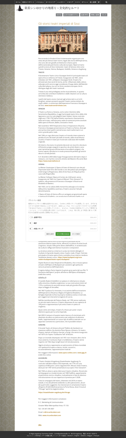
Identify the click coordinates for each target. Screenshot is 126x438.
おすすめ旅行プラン (71, 15)
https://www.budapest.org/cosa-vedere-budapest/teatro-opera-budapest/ (60, 258)
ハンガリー (61, 2)
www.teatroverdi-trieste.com (55, 105)
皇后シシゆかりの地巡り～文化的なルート (52, 8)
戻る (40, 425)
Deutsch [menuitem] (70, 436)
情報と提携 (95, 15)
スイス (77, 2)
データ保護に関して (48, 436)
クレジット (30, 436)
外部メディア (38, 228)
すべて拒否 (76, 234)
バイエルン (40, 2)
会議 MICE (84, 15)
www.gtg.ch (82, 353)
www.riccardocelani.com (52, 415)
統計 (35, 223)
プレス (104, 15)
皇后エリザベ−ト (28, 2)
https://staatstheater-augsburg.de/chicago (54, 392)
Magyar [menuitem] (89, 436)
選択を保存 (50, 234)
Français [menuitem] (96, 436)
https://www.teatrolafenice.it (49, 161)
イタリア (70, 2)
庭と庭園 (93, 2)
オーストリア (50, 2)
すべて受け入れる (63, 234)
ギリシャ (85, 2)
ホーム (18, 2)
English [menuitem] (76, 436)
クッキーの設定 (61, 436)
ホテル (59, 15)
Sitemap (38, 436)
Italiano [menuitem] (83, 436)
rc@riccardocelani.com (51, 412)
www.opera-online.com (67, 353)
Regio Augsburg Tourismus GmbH (42, 434)
